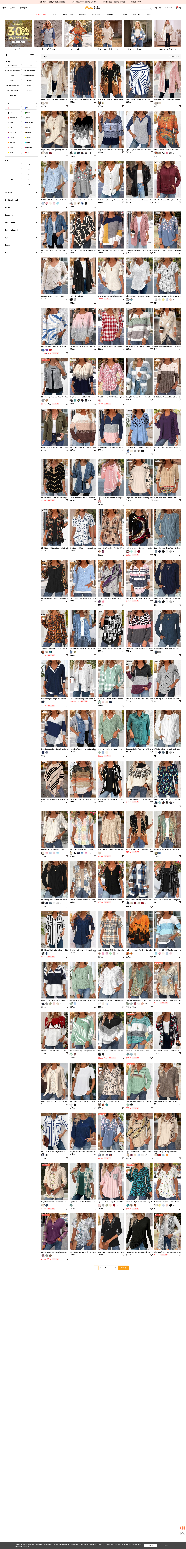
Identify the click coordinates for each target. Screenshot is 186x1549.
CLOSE (167, 1545)
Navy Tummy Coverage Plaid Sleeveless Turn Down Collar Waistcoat (148, 900)
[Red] (50, 350)
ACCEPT (150, 1545)
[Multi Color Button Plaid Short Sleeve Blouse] (111, 929)
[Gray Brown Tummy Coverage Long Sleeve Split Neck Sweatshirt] (167, 1081)
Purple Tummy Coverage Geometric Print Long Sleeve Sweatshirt (119, 598)
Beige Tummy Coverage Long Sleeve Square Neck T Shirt (116, 849)
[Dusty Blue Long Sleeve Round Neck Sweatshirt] (167, 527)
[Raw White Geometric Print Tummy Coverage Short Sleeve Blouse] (167, 276)
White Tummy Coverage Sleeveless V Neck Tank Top (115, 200)
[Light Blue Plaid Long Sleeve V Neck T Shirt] (54, 179)
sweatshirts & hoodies (108, 49)
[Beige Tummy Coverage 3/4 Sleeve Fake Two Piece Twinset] (54, 1081)
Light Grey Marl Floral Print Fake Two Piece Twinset (87, 200)
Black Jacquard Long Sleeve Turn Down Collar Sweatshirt (117, 1051)
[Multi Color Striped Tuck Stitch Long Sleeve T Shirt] (139, 578)
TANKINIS (109, 14)
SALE (148, 14)
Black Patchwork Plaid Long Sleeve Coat (167, 1051)
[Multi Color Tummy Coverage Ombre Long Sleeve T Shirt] (139, 527)
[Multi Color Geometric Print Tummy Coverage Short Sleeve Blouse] (83, 829)
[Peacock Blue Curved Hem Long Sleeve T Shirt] (167, 628)
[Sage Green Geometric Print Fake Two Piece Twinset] (83, 1181)
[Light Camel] (46, 400)
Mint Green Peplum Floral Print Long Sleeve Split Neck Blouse (146, 1202)
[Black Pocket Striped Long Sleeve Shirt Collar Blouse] (54, 929)
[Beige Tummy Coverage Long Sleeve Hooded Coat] (54, 79)
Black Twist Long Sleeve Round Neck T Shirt (140, 1252)
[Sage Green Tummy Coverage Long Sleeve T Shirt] (83, 980)
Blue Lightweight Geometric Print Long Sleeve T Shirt (58, 346)
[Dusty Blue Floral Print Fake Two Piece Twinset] (139, 427)
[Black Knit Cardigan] (83, 276)
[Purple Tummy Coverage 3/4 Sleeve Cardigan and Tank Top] (167, 427)
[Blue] (57, 203)
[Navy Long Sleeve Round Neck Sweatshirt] (167, 578)
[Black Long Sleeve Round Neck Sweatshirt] (54, 879)
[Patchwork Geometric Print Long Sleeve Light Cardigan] (83, 879)
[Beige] (43, 103)
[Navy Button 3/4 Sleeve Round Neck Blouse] (83, 1131)
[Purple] (46, 350)
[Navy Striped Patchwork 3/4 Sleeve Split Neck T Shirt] (111, 129)
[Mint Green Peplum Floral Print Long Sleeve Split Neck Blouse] (139, 1181)
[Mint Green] (75, 153)
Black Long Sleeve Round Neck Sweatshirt (55, 900)
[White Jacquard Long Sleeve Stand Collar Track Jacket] (83, 678)
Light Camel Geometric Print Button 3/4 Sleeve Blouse (144, 1151)
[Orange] (156, 153)
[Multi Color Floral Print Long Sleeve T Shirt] (111, 1131)
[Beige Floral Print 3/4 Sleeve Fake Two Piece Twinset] (54, 1181)
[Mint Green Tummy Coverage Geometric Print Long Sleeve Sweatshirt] (83, 1030)
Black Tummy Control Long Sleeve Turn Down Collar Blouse (117, 1252)
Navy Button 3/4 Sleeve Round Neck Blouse (84, 1151)
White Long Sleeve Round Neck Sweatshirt (168, 749)
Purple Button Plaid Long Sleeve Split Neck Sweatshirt (59, 1252)
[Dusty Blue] (82, 203)
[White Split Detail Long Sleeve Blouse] (139, 276)
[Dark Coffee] (50, 1255)
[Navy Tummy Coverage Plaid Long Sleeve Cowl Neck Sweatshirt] (83, 79)
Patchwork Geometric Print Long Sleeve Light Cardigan (88, 900)
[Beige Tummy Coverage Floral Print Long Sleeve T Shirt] (167, 1131)
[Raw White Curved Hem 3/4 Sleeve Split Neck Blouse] (111, 980)
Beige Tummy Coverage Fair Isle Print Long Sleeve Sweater (145, 799)
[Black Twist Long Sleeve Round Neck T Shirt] (139, 1231)
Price (7, 252)
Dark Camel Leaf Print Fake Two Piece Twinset (113, 99)
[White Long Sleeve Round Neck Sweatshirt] (167, 728)
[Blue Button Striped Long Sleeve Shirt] (54, 1131)
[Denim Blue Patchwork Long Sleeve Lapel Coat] (83, 477)
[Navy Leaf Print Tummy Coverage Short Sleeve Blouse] (83, 527)
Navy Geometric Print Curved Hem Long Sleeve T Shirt (59, 749)
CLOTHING (136, 14)
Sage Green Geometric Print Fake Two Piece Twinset (87, 1202)
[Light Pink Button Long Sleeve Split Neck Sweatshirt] (111, 1181)
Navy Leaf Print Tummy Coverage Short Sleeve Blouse (87, 548)
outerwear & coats (167, 49)
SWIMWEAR (96, 14)
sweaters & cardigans (137, 49)
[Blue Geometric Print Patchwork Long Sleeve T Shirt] (167, 929)
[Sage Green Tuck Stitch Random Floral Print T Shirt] (139, 980)
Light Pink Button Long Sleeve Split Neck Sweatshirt (115, 1202)
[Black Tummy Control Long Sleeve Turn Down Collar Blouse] (111, 1231)
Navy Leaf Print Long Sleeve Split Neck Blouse (169, 799)
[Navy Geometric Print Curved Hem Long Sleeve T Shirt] (54, 728)
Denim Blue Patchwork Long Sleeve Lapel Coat (85, 498)
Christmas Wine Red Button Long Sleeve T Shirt (57, 1051)
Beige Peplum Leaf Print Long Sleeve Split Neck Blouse (116, 1101)
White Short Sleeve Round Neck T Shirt (82, 1101)
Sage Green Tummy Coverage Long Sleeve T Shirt (86, 1000)
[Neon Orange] (167, 1155)
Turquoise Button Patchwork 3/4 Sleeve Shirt (141, 749)
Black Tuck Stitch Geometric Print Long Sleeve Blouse (87, 150)
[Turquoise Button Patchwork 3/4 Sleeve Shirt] (139, 728)
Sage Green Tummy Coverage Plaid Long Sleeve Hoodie (116, 699)
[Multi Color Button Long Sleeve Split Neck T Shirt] (111, 427)
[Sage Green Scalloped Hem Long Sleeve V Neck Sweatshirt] (111, 728)
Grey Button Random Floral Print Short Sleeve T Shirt (87, 1252)
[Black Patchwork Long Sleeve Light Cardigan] (139, 179)
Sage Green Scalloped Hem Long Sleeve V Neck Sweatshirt (117, 749)
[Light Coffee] (99, 551)
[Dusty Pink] (142, 1003)
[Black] (71, 153)
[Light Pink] (46, 103)
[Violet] (103, 551)
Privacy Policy (23, 1546)
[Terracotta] (43, 652)
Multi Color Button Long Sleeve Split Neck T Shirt (114, 447)
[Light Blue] (43, 203)
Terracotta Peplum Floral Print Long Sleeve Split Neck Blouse (61, 648)
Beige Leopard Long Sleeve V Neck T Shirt (55, 849)
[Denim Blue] (71, 652)
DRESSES (82, 14)
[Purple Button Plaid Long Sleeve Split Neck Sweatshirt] (54, 1231)
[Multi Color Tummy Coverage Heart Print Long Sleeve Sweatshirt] (167, 980)
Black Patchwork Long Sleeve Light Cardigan (141, 200)
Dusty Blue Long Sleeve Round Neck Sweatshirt (170, 548)
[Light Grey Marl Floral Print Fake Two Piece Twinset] (83, 179)
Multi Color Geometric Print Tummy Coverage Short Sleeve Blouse (91, 849)
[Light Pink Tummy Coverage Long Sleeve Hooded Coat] (167, 79)
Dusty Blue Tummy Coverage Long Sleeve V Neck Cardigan (145, 397)
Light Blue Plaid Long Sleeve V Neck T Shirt (55, 200)
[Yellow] (163, 299)
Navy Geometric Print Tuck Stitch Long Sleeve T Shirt (87, 397)
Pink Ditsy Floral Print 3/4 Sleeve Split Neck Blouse (114, 397)
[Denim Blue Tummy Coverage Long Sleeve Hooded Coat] (83, 728)
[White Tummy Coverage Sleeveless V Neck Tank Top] (111, 179)
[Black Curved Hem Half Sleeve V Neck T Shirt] (111, 879)
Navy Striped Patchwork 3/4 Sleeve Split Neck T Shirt (115, 150)
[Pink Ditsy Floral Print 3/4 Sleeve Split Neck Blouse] (111, 376)
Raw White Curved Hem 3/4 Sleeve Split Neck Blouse (115, 1000)
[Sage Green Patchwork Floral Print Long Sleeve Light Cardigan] (167, 829)
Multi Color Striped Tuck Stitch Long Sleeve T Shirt (142, 598)
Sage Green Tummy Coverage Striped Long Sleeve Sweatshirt (146, 1101)
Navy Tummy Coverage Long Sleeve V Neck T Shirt (58, 699)
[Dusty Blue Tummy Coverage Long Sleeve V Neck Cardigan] (139, 376)
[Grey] (75, 299)
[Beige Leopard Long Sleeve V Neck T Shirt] (54, 829)
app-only (18, 49)
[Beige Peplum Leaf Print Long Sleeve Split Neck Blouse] (111, 1081)
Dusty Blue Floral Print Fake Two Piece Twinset (141, 447)
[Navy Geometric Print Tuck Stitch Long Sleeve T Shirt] (83, 376)
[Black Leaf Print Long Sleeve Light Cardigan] (139, 829)
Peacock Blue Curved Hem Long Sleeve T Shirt (169, 648)
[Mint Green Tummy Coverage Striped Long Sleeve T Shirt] (139, 1030)
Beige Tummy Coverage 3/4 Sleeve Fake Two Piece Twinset (60, 1101)
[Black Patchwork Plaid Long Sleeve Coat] (167, 1030)
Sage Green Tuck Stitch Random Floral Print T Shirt (143, 1000)
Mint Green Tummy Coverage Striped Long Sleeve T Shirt (144, 1051)
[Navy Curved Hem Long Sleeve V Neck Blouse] (83, 929)
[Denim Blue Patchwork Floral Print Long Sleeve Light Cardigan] (83, 628)
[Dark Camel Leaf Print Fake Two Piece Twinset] (111, 79)
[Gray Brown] (159, 153)
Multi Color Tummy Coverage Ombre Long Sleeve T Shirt (144, 548)
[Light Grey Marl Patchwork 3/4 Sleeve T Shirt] (139, 129)
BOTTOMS (123, 14)
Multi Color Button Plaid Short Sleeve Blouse (112, 950)
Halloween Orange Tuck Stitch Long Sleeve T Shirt (142, 950)
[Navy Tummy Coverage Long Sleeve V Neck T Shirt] (54, 678)
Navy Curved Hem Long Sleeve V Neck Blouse (85, 950)
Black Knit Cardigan (76, 296)
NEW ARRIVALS (41, 14)
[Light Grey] (46, 1003)
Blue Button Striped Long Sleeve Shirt (53, 1151)
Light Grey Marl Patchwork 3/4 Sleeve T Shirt (141, 150)
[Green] (46, 1255)
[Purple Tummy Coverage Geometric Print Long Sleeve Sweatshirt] (111, 578)
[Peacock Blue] (156, 652)
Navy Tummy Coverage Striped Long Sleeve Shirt (142, 99)
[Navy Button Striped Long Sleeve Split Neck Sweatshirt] (54, 980)
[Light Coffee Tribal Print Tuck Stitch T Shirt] (111, 527)
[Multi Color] (159, 299)
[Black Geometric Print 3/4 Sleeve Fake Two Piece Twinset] (111, 779)
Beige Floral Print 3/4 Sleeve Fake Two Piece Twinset (58, 1202)
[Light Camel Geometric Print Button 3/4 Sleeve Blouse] (139, 1131)
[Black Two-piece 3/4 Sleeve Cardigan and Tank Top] (167, 879)
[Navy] (78, 153)
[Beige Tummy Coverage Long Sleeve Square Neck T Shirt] (111, 829)
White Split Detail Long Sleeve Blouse (138, 296)
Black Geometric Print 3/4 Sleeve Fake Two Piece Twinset (117, 799)
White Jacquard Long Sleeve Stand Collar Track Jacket (88, 699)
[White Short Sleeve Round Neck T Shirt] (83, 1081)
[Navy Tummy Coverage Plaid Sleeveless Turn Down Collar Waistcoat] (139, 879)
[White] (127, 299)
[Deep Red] (135, 1003)
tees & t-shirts (48, 49)
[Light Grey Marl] (46, 153)
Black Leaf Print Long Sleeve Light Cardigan (140, 849)
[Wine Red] (50, 153)
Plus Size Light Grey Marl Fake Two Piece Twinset (57, 397)
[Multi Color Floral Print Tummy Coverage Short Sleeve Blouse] (167, 1181)
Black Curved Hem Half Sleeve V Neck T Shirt (112, 900)
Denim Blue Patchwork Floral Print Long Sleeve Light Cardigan (90, 648)
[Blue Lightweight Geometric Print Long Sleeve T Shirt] (54, 326)
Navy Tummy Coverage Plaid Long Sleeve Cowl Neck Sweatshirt (91, 99)
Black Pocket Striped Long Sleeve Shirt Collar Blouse (58, 950)
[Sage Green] (103, 103)
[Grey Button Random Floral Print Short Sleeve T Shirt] (83, 1231)
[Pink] (167, 153)
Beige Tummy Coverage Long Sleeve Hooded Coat (57, 99)
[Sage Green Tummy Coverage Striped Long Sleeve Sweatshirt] (139, 1081)
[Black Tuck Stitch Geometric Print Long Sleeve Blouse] (83, 129)
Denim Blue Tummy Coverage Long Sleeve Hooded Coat (88, 749)
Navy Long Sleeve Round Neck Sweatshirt (168, 598)
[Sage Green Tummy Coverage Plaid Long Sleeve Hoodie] (111, 678)
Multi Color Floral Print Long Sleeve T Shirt (112, 1151)
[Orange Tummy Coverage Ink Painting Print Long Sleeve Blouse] (167, 129)
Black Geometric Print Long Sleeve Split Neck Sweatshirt (59, 498)
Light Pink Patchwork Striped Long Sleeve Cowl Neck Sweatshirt (119, 498)
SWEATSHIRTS (68, 14)
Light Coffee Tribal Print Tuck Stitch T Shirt (112, 548)
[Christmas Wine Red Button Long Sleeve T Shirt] (54, 1030)
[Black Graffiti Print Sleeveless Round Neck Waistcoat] (167, 1231)
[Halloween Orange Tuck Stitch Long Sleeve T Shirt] (139, 929)
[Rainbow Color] (106, 953)
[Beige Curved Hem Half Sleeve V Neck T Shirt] (111, 276)
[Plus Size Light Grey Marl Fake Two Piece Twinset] (54, 376)
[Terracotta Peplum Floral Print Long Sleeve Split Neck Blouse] (54, 628)
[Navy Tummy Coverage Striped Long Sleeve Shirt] (139, 79)
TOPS (54, 14)
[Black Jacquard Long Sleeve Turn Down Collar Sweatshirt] (111, 1030)
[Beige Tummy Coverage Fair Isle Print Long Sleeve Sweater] (139, 779)
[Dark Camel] (99, 103)
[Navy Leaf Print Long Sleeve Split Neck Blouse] (167, 779)
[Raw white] (156, 299)
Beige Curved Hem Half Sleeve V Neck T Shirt (112, 296)
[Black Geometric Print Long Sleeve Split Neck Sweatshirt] (54, 477)
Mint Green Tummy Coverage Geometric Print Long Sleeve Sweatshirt (92, 1051)
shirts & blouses (78, 49)
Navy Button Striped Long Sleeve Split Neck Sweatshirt (59, 1000)
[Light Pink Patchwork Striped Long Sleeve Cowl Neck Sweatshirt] (111, 477)
